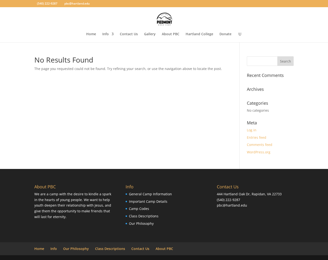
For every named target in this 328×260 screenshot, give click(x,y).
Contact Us (129, 34)
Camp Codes (139, 208)
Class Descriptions (143, 216)
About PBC (170, 34)
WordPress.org (258, 152)
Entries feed (256, 137)
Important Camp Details (148, 201)
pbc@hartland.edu (232, 205)
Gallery (150, 34)
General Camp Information (150, 194)
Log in (251, 130)
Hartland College (199, 34)
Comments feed (259, 144)
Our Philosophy (141, 223)
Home (91, 34)
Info (105, 34)
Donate (225, 34)
